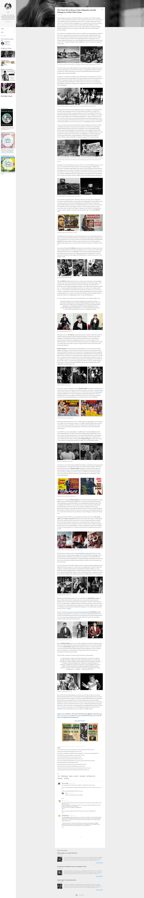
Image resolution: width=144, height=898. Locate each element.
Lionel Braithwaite (65, 815)
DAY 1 (76, 720)
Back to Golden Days (63, 2)
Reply (63, 798)
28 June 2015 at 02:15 (72, 783)
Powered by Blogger (80, 895)
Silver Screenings (77, 715)
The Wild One (66, 778)
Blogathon (71, 776)
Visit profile (8, 21)
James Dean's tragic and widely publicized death (78, 612)
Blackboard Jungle (64, 776)
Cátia (66, 793)
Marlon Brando (82, 776)
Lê (62, 800)
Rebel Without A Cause (91, 776)
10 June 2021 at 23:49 (72, 815)
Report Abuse (3, 35)
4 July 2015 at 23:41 (66, 800)
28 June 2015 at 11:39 (71, 793)
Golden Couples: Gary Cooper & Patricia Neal (67, 853)
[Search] (104, 3)
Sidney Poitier (60, 778)
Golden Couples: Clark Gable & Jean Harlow (66, 880)
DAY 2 (80, 720)
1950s (59, 776)
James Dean (76, 776)
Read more (99, 863)
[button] (102, 10)
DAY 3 (83, 720)
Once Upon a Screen (66, 715)
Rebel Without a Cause (83, 553)
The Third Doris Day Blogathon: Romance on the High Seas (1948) (71, 866)
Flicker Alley (93, 715)
